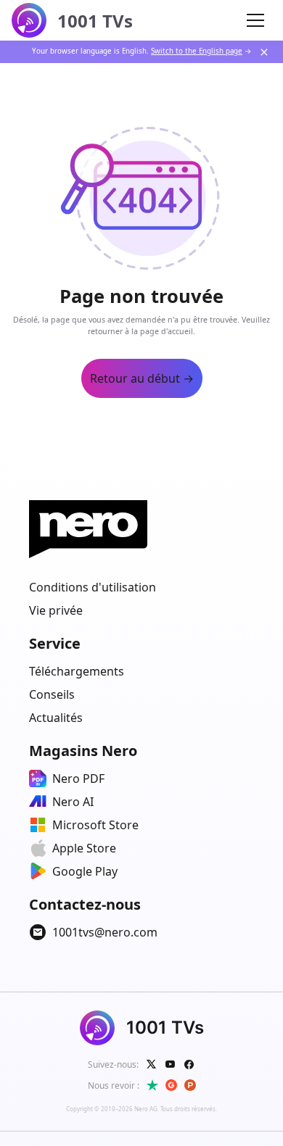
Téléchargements (76, 671)
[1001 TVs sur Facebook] (189, 1064)
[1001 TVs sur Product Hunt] (190, 1085)
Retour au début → (142, 378)
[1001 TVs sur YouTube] (170, 1064)
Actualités (56, 718)
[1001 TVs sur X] (151, 1064)
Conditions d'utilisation (92, 587)
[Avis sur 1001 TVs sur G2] (171, 1085)
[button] (255, 20)
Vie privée (56, 610)
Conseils (52, 694)
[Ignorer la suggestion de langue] (264, 52)
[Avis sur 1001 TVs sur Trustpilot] (152, 1085)
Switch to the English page (196, 51)
